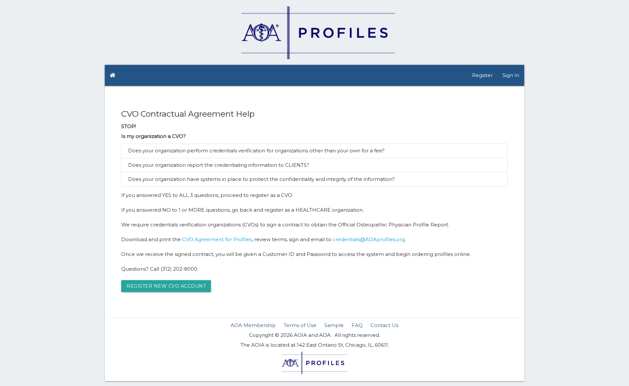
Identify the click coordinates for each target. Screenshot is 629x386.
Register (482, 75)
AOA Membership (253, 325)
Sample (334, 325)
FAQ (357, 325)
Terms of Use (300, 325)
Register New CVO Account (166, 286)
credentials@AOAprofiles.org (369, 239)
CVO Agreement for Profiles (217, 239)
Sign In (511, 75)
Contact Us (384, 325)
